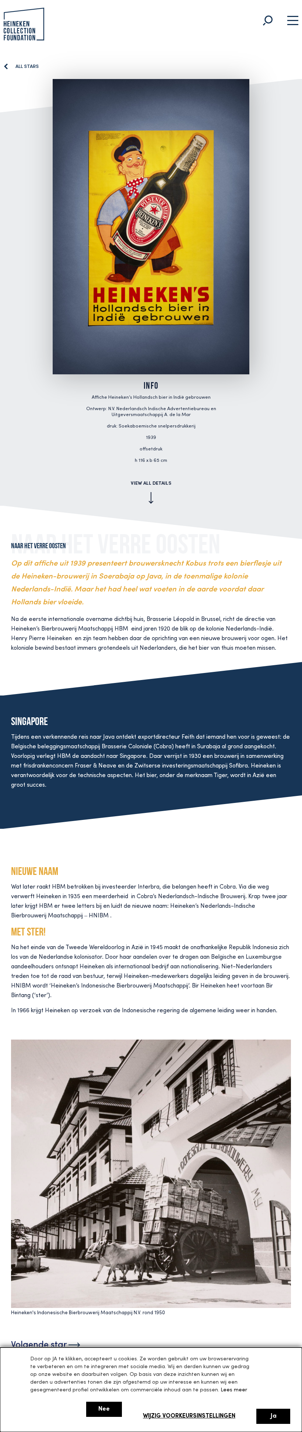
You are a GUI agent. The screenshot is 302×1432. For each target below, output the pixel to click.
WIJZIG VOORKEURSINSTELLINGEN (189, 1416)
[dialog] (151, 1389)
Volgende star (40, 1345)
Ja (273, 1416)
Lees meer (234, 1390)
